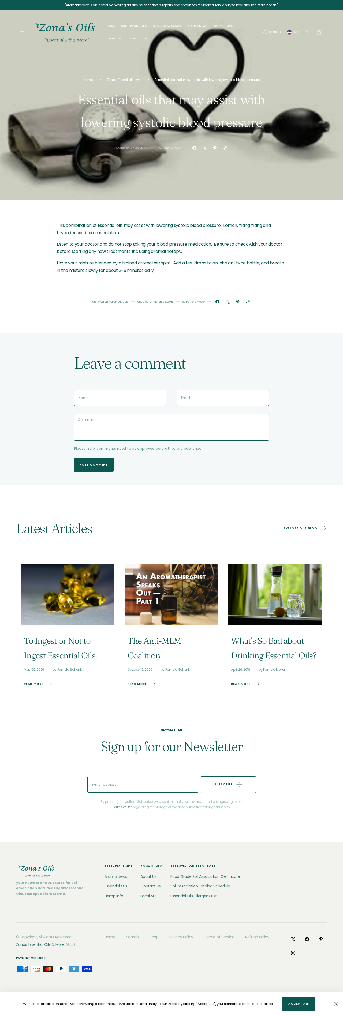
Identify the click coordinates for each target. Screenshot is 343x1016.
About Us (148, 876)
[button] (271, 32)
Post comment (94, 464)
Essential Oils (116, 886)
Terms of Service (219, 937)
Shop (154, 937)
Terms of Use (122, 807)
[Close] (336, 1004)
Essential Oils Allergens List (193, 896)
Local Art (148, 896)
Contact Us (150, 886)
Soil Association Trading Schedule (200, 886)
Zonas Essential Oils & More (40, 944)
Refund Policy (257, 937)
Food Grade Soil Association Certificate (205, 876)
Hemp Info (114, 896)
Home (88, 79)
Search (132, 937)
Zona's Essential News (124, 79)
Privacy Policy (181, 937)
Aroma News (116, 876)
